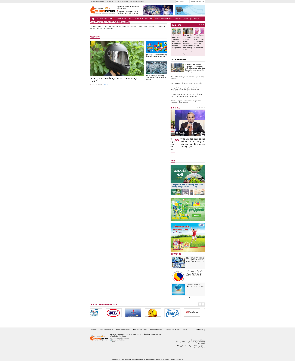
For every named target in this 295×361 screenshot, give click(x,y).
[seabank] (177, 312)
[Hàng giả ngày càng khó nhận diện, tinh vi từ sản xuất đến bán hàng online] (176, 31)
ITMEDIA (180, 359)
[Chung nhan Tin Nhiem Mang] (147, 344)
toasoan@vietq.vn (138, 1)
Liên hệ (111, 1)
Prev (199, 304)
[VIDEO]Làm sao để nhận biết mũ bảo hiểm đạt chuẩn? (113, 79)
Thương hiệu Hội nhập (183, 19)
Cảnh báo (176, 25)
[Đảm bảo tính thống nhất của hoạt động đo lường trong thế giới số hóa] (187, 192)
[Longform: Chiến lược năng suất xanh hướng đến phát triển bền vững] (176, 192)
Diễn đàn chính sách (104, 19)
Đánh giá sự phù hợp (163, 359)
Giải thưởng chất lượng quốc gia (148, 359)
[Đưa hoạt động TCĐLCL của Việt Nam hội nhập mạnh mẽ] (199, 192)
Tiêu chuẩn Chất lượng (124, 19)
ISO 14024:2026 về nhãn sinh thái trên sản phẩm (128, 7)
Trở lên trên (199, 330)
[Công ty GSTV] (98, 312)
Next (203, 304)
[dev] (118, 312)
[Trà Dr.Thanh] (138, 312)
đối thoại (175, 108)
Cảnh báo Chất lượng (143, 19)
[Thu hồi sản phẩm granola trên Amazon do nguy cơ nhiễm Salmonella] (199, 31)
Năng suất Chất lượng (164, 19)
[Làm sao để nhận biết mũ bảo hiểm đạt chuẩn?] (117, 58)
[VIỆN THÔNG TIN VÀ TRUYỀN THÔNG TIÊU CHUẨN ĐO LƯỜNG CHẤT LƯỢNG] (157, 312)
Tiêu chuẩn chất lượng (131, 359)
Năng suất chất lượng (118, 359)
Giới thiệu (196, 348)
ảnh (173, 161)
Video (196, 19)
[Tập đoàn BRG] (196, 312)
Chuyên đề (176, 254)
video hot (95, 37)
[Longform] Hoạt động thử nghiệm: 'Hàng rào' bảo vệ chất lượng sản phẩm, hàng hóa (128, 12)
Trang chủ (94, 329)
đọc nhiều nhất (178, 60)
